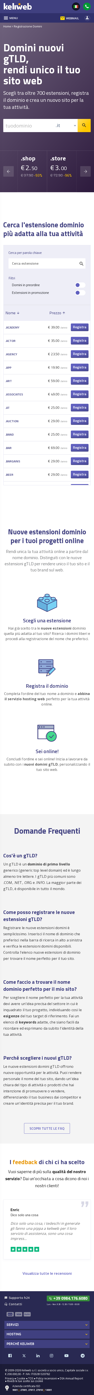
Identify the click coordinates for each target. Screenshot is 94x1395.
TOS (30, 1378)
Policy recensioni (46, 1378)
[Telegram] (83, 1356)
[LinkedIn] (38, 1356)
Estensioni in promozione (30, 292)
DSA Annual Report (71, 1378)
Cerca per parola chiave (25, 252)
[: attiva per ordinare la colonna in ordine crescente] (79, 313)
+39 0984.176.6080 (68, 1298)
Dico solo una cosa (24, 1214)
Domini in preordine (26, 284)
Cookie (21, 1378)
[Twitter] (24, 1356)
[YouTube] (66, 1356)
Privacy (9, 1378)
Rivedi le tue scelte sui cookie (25, 1381)
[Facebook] (10, 1356)
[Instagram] (51, 1356)
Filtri (12, 278)
